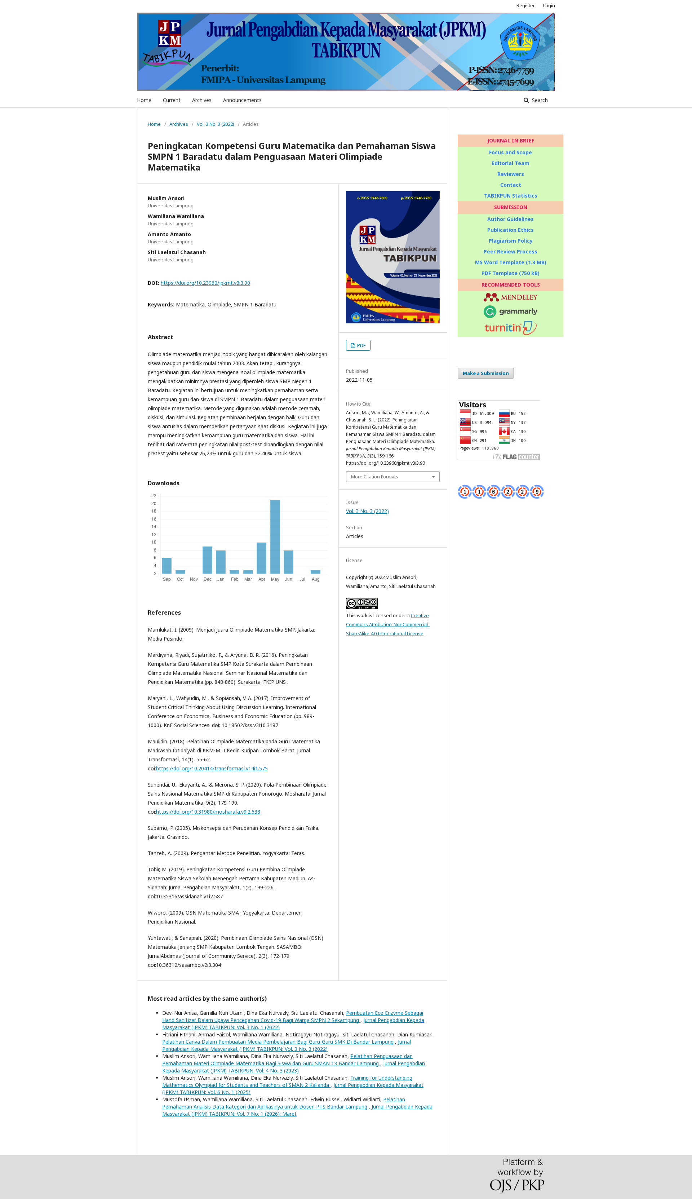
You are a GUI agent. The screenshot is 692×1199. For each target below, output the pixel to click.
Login (549, 5)
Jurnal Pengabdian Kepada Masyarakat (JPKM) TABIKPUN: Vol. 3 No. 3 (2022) (286, 1045)
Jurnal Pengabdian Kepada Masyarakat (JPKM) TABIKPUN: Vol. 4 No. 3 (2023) (293, 1067)
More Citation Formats (374, 476)
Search (539, 100)
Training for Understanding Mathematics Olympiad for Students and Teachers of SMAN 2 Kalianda (287, 1081)
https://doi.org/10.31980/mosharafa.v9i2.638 (208, 811)
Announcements (242, 100)
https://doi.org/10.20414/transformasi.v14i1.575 (212, 768)
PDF (360, 345)
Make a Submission (486, 373)
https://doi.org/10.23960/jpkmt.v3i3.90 (205, 282)
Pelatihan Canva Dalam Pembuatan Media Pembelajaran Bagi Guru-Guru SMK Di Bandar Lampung (278, 1041)
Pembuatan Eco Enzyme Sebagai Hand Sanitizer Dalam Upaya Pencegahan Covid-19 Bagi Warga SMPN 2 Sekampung (292, 1016)
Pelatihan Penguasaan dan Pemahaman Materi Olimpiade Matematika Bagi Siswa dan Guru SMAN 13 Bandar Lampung (287, 1060)
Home (144, 100)
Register (525, 5)
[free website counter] (501, 497)
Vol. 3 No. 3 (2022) (215, 124)
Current (172, 100)
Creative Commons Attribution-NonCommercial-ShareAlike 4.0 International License (388, 624)
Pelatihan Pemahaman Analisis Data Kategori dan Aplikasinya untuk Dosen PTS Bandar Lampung (283, 1103)
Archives (202, 100)
